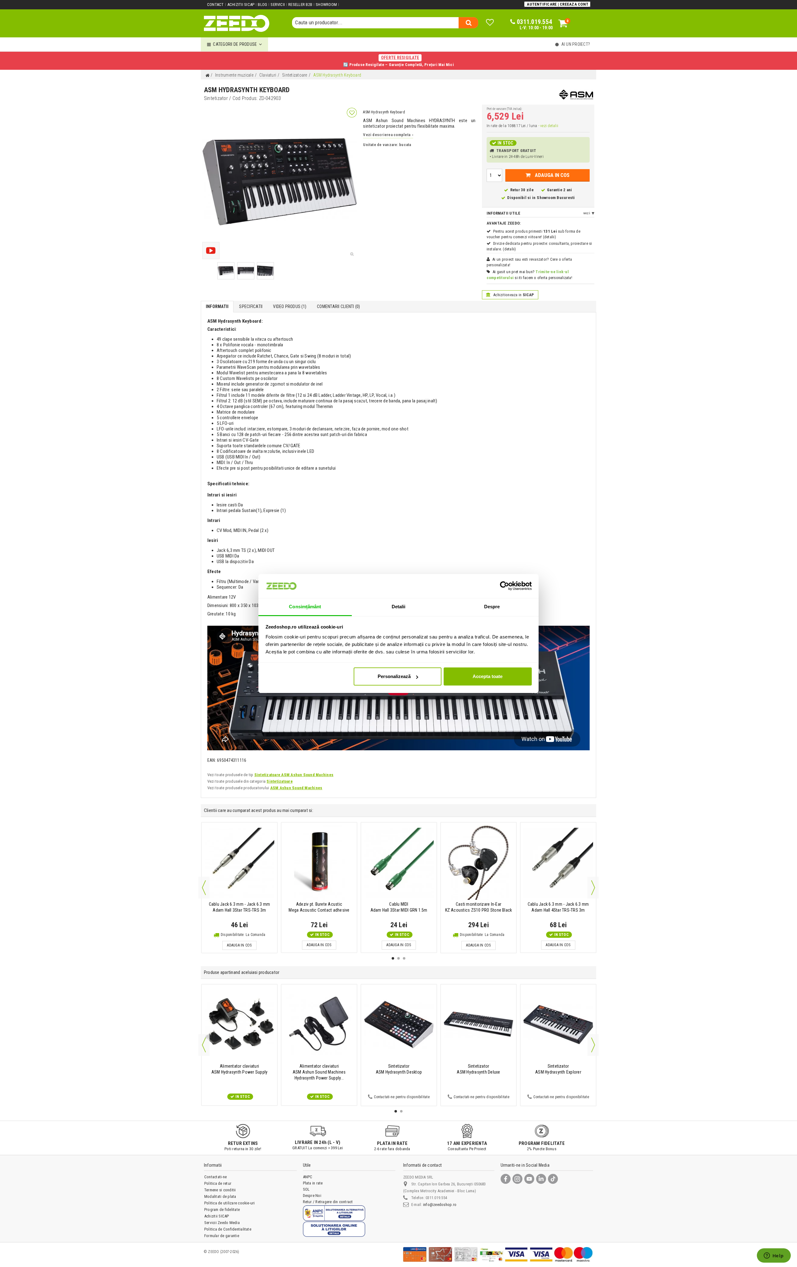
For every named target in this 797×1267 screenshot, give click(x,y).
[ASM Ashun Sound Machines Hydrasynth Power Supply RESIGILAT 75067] (319, 1024)
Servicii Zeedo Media (222, 1222)
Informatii (217, 306)
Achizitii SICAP (241, 4)
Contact (215, 4)
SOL (306, 1189)
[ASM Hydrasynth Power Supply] (239, 1024)
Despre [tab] (492, 606)
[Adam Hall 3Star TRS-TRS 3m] (239, 862)
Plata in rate (313, 1183)
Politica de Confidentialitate (227, 1229)
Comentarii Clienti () (338, 306)
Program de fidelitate (222, 1209)
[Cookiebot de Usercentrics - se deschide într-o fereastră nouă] (504, 586)
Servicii (278, 4)
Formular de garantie (221, 1235)
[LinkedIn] (541, 1179)
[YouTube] (529, 1179)
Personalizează (394, 676)
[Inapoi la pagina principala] (207, 75)
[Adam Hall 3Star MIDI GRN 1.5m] (399, 862)
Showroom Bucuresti (556, 197)
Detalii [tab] (399, 606)
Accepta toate (487, 676)
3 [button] (404, 958)
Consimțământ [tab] (305, 606)
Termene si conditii (220, 1190)
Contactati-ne (215, 1176)
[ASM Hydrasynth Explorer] (558, 1024)
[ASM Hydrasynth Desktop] (399, 1024)
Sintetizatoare (279, 781)
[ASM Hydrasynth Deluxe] (478, 1024)
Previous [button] (204, 888)
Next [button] (593, 888)
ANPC (308, 1176)
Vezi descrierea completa (388, 134)
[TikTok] (553, 1179)
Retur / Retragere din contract (328, 1201)
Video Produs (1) (289, 306)
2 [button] (398, 958)
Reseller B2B (300, 4)
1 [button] (393, 958)
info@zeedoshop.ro (439, 1204)
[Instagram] (517, 1179)
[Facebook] (506, 1179)
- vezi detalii (548, 125)
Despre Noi (312, 1195)
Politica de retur (217, 1183)
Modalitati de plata (220, 1196)
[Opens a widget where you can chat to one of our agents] (774, 1256)
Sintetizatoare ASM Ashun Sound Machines (293, 774)
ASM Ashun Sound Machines (296, 787)
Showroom (326, 4)
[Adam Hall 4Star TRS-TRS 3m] (558, 862)
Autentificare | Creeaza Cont (557, 4)
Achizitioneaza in (513, 294)
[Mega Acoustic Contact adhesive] (319, 862)
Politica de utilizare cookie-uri (229, 1203)
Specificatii (250, 306)
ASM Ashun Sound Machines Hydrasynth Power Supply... (319, 1072)
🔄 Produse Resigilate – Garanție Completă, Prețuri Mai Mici (398, 61)
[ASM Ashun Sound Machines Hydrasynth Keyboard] (226, 271)
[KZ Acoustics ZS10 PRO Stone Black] (478, 862)
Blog (262, 4)
